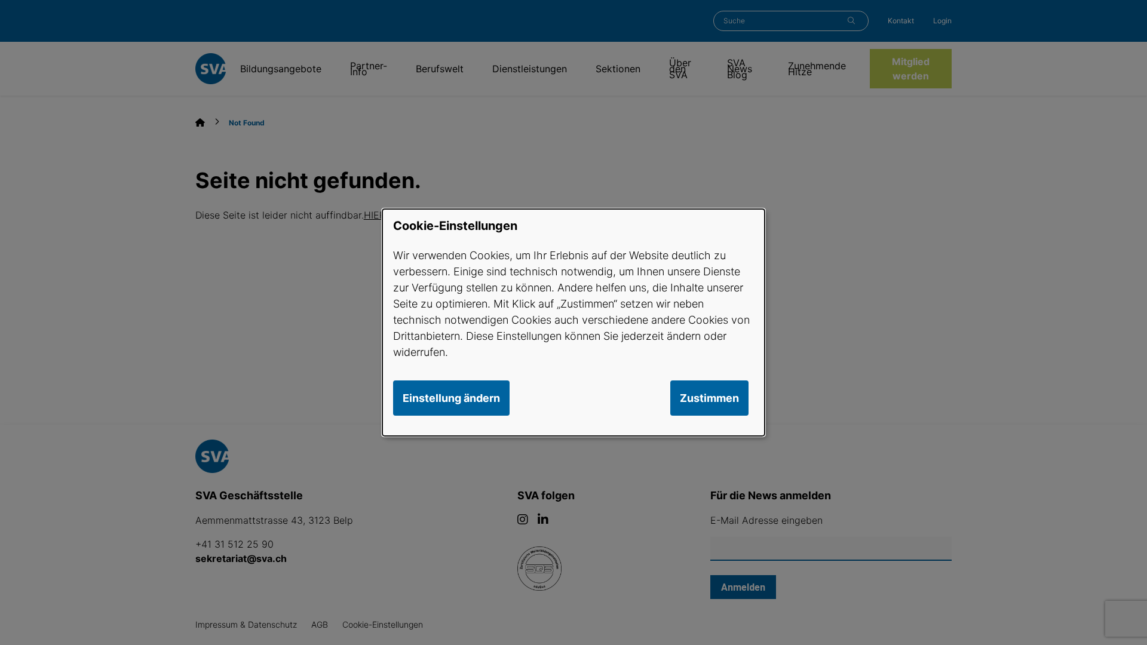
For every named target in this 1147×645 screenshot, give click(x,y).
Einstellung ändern (451, 398)
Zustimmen (709, 398)
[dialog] (573, 322)
